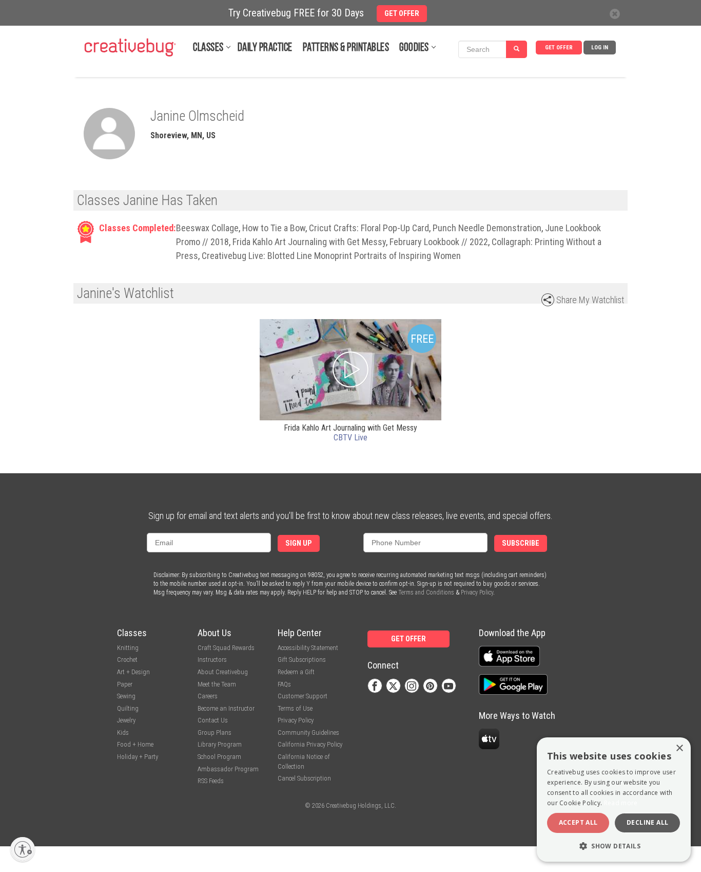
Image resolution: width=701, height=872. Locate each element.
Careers (208, 696)
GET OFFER (559, 47)
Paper (124, 684)
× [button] (679, 748)
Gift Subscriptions (302, 659)
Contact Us (213, 720)
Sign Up (298, 543)
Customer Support (302, 696)
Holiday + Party (137, 756)
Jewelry (126, 720)
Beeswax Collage (207, 227)
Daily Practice (265, 48)
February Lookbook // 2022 (439, 241)
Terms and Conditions (426, 592)
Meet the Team (217, 684)
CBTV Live (350, 437)
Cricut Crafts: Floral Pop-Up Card (369, 227)
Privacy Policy (477, 592)
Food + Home (135, 744)
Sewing (126, 696)
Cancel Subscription (304, 778)
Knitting (128, 648)
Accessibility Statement (308, 648)
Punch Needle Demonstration (487, 227)
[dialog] (614, 799)
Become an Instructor (226, 708)
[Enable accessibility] (22, 849)
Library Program (220, 744)
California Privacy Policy (310, 744)
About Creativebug (223, 672)
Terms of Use (295, 708)
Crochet (127, 659)
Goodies (414, 48)
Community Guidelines (308, 732)
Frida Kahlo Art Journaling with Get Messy (309, 241)
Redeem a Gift (296, 672)
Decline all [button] (647, 822)
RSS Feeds (211, 781)
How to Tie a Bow (273, 227)
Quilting (128, 708)
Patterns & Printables (346, 48)
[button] (613, 845)
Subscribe (520, 543)
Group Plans (214, 732)
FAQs (284, 684)
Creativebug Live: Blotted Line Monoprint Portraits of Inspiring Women (331, 255)
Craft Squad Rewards (226, 648)
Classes (208, 48)
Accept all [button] (578, 822)
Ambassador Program (228, 769)
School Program (219, 756)
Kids (123, 732)
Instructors (212, 659)
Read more (621, 803)
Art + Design (133, 672)
